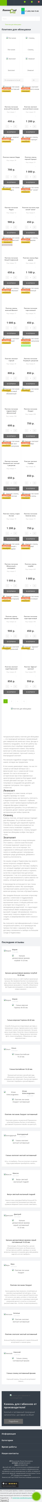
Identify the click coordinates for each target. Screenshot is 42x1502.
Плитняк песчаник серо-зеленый (30, 309)
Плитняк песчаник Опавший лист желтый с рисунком (11, 463)
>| (24, 701)
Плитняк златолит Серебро (30, 462)
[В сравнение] (18, 92)
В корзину (11, 132)
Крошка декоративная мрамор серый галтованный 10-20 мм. (21, 1241)
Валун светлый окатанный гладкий (21, 1194)
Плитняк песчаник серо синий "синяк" (30, 209)
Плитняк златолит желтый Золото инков (30, 108)
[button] (17, 3)
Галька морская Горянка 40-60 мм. (21, 1020)
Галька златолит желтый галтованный (21, 1155)
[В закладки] (18, 88)
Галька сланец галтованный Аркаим (21, 1373)
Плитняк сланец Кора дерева (30, 259)
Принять (4, 1500)
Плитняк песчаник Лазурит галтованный (21, 1114)
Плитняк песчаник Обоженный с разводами (11, 566)
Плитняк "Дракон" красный (30, 668)
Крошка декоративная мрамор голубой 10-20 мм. (21, 974)
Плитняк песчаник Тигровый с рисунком (30, 360)
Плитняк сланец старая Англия (11, 515)
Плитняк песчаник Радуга (11, 209)
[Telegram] (23, 12)
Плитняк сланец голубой (30, 565)
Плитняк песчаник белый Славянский (11, 259)
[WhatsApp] (23, 9)
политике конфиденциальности (24, 1498)
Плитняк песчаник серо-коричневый (30, 617)
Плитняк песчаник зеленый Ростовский (11, 108)
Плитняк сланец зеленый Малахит (11, 309)
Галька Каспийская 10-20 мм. (21, 1069)
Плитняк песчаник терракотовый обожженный (11, 411)
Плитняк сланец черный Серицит (31, 158)
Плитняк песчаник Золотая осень (30, 515)
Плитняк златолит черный (11, 360)
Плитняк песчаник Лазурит (30, 410)
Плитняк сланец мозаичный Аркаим (11, 617)
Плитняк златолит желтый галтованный (21, 1334)
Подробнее (13, 1421)
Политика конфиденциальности (29, 1477)
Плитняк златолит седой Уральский (11, 668)
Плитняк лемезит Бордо (11, 157)
